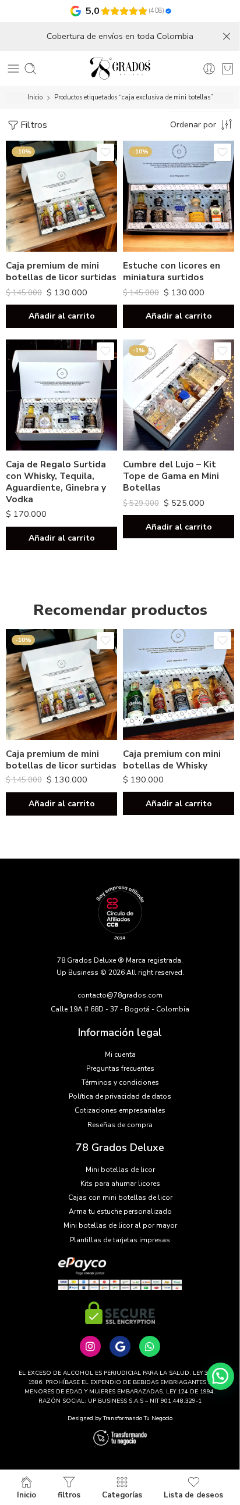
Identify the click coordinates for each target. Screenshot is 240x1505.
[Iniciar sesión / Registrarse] (209, 69)
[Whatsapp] (149, 1346)
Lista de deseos (193, 1494)
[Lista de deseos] (105, 152)
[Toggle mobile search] (30, 68)
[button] (61, 316)
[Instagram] (90, 1346)
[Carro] (227, 69)
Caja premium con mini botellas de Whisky (172, 759)
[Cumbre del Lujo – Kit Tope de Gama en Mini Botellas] (178, 395)
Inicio (35, 97)
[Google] (120, 1346)
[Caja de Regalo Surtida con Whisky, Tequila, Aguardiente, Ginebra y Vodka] (61, 395)
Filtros (33, 125)
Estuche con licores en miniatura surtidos (171, 271)
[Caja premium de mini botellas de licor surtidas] (61, 196)
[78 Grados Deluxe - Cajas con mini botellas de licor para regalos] (119, 68)
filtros (69, 1494)
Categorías (122, 1494)
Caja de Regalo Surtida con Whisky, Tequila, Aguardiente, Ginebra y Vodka (56, 482)
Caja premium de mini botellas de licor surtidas (61, 271)
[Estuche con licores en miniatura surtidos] (178, 196)
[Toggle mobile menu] (13, 69)
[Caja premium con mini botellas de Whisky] (178, 684)
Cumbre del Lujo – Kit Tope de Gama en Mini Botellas (171, 476)
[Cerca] (226, 36)
